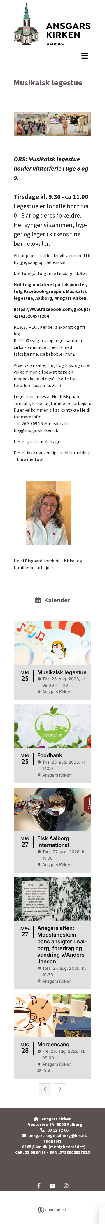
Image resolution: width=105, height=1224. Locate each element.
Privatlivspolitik (31, 1194)
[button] (52, 56)
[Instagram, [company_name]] (66, 1185)
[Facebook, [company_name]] (39, 1185)
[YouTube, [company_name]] (53, 1185)
